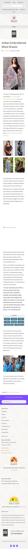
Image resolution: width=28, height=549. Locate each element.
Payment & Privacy (6, 426)
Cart (14, 12)
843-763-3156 (5, 450)
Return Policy (5, 429)
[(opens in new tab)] (14, 460)
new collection (14, 96)
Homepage (4, 411)
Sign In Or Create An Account (10, 9)
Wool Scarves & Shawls (13, 392)
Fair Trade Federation (16, 533)
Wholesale (7, 2)
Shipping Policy (5, 432)
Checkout (22, 9)
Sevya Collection (5, 420)
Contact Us (20, 2)
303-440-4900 (5, 448)
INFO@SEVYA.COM (7, 453)
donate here (14, 470)
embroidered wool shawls (10, 99)
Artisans (3, 414)
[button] (24, 401)
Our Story (4, 417)
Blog (14, 2)
